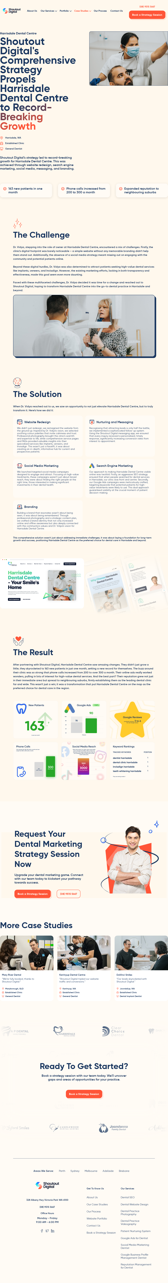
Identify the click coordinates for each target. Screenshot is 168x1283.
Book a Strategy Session (147, 14)
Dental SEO (128, 1197)
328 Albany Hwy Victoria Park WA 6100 (47, 1200)
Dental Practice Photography (130, 1212)
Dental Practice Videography (130, 1222)
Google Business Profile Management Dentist (134, 1256)
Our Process (100, 10)
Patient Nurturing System (136, 1231)
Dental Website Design (134, 1204)
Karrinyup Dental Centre (72, 974)
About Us (32, 10)
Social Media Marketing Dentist (135, 1246)
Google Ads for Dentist (134, 1238)
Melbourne (91, 1170)
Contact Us (116, 10)
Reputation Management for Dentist (136, 1266)
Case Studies (81, 10)
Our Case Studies (97, 1204)
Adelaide (108, 1170)
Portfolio (64, 10)
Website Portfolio (97, 1218)
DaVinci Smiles (124, 974)
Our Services (47, 10)
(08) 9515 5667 (147, 6)
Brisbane (124, 1170)
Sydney (74, 1170)
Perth (62, 1170)
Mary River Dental (11, 974)
